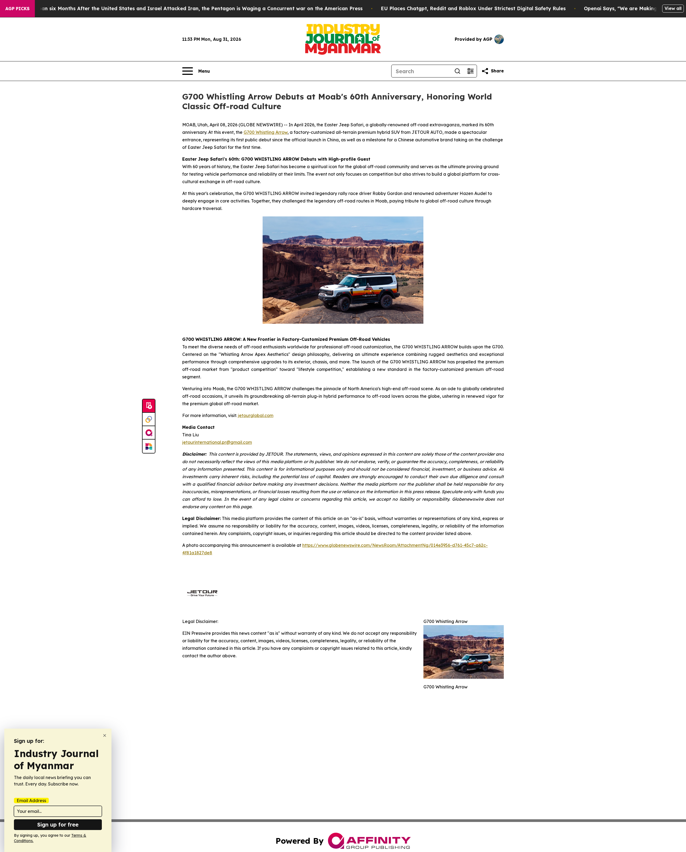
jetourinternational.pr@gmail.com (217, 442)
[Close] (104, 735)
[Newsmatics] (149, 446)
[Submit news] (149, 406)
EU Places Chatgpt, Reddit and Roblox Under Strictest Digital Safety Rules (473, 8)
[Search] (457, 71)
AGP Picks (17, 8)
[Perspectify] (149, 419)
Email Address (31, 800)
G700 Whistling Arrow (266, 132)
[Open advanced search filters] (470, 71)
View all (673, 8)
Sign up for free (58, 824)
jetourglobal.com (255, 415)
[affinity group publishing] (149, 433)
